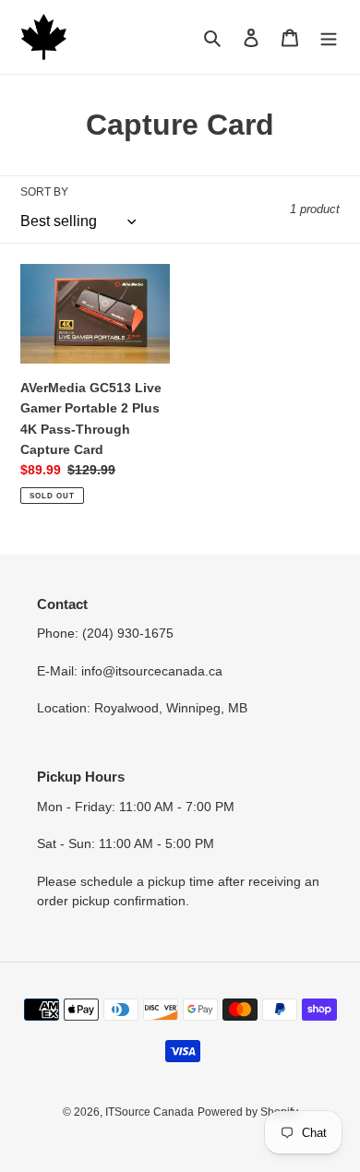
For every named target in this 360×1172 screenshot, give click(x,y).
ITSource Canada (149, 1112)
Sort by (44, 191)
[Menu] (328, 37)
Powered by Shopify (248, 1112)
